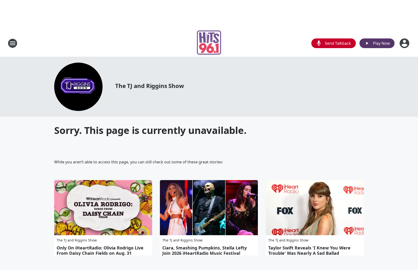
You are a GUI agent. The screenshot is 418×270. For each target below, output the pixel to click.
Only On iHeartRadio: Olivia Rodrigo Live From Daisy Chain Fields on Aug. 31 (100, 250)
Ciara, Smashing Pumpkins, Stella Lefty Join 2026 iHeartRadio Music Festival (204, 250)
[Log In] (405, 43)
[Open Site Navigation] (12, 43)
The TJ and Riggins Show (149, 86)
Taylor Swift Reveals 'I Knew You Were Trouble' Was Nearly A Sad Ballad (309, 250)
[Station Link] (209, 43)
